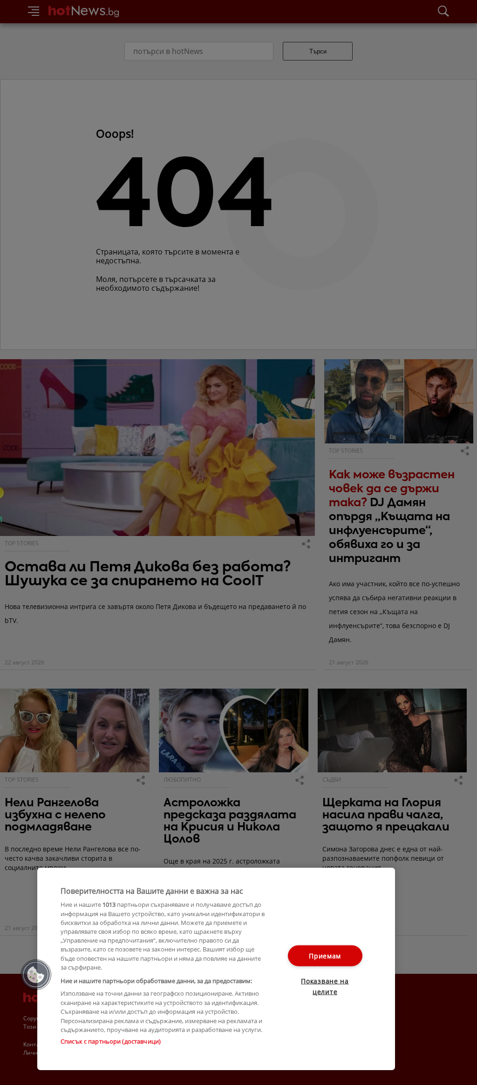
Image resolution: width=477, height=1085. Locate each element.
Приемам (325, 955)
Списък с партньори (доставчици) (111, 1041)
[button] (36, 975)
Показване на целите (325, 986)
